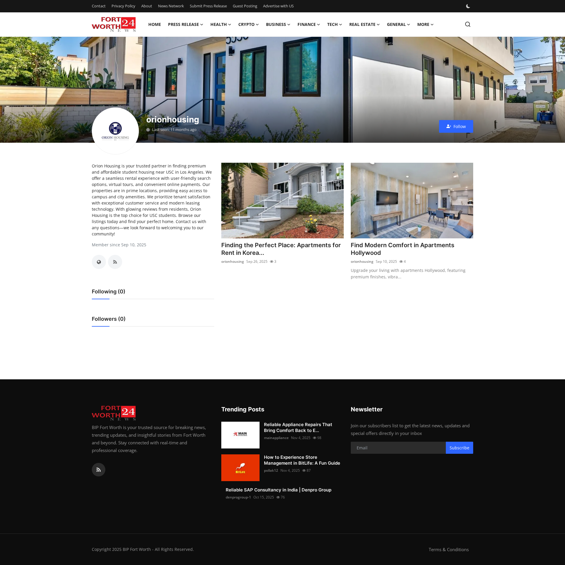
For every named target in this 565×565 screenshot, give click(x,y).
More (423, 24)
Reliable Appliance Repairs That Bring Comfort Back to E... (298, 427)
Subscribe (459, 448)
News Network (171, 6)
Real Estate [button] (362, 24)
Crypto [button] (246, 24)
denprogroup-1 (238, 497)
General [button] (396, 24)
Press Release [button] (183, 24)
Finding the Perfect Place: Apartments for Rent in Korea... (281, 249)
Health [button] (218, 24)
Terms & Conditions (449, 549)
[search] (467, 24)
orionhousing (232, 261)
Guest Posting (245, 6)
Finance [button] (307, 24)
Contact (99, 6)
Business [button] (276, 24)
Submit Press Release (208, 6)
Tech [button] (332, 24)
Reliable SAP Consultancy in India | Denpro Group (278, 490)
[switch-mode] (468, 6)
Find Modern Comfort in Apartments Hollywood (402, 249)
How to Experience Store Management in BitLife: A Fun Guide (302, 460)
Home (154, 24)
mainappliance (276, 437)
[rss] (98, 469)
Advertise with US (278, 6)
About (146, 6)
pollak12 (271, 470)
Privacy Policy (123, 6)
